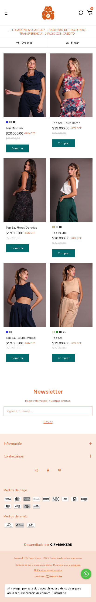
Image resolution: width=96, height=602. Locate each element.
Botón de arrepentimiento (48, 570)
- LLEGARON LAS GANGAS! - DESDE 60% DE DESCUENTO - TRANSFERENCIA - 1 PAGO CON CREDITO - (48, 32)
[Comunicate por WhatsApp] (86, 574)
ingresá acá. (75, 565)
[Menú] (7, 13)
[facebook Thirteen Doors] (48, 470)
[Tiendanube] (48, 577)
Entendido (59, 593)
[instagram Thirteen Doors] (36, 470)
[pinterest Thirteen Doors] (60, 470)
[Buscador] (80, 13)
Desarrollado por (37, 545)
